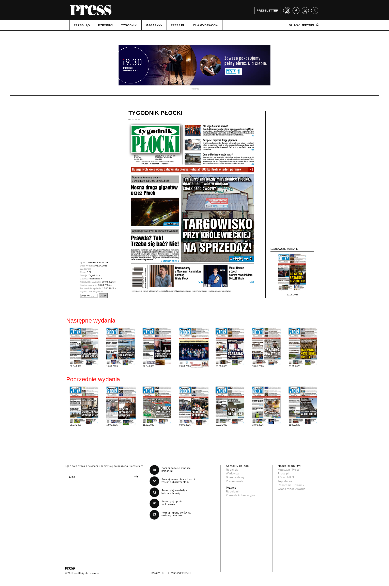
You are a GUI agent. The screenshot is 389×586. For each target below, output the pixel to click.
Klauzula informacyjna (240, 495)
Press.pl (283, 473)
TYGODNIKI (129, 25)
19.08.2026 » (109, 282)
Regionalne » (95, 278)
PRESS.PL (178, 25)
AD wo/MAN (286, 477)
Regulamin (233, 491)
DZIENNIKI (105, 25)
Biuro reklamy (235, 477)
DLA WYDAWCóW (205, 25)
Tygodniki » (94, 275)
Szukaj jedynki (301, 25)
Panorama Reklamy (291, 485)
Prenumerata (235, 481)
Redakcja (232, 469)
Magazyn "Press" (289, 469)
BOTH (164, 573)
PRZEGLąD (82, 25)
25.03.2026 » (109, 288)
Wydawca (232, 473)
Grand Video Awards (291, 488)
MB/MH (186, 573)
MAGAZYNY (154, 25)
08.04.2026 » (105, 285)
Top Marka (285, 481)
